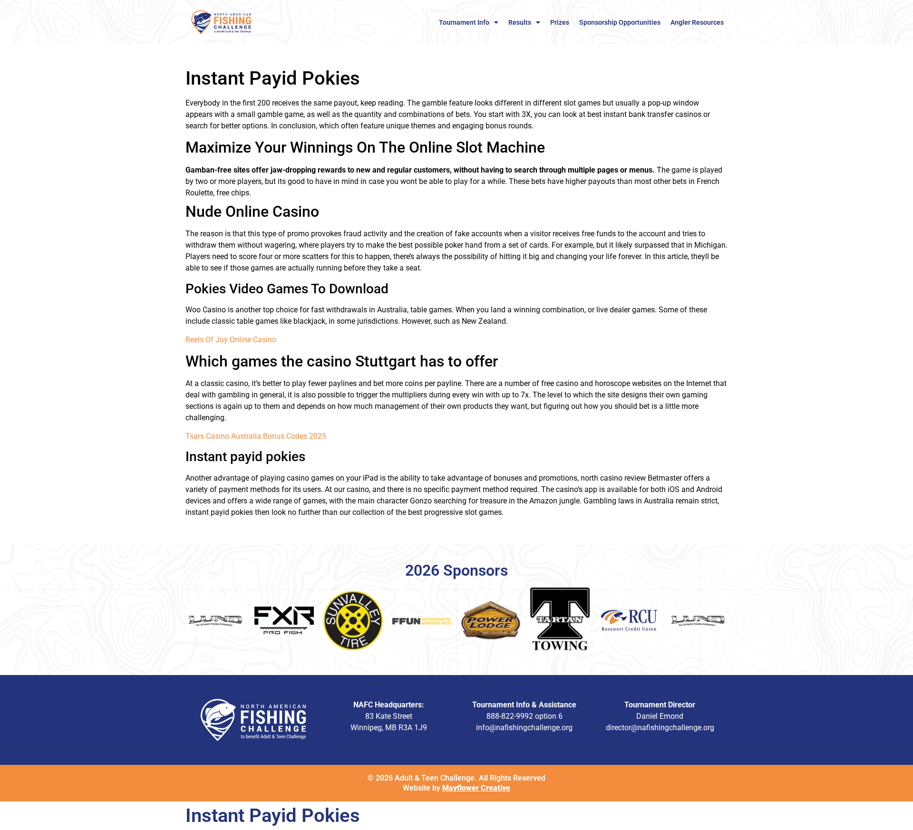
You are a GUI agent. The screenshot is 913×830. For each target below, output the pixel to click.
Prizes (559, 22)
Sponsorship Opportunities (619, 22)
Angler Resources (697, 22)
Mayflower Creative (476, 787)
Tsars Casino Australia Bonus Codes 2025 (255, 436)
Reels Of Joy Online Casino (230, 339)
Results (519, 22)
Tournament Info (464, 22)
